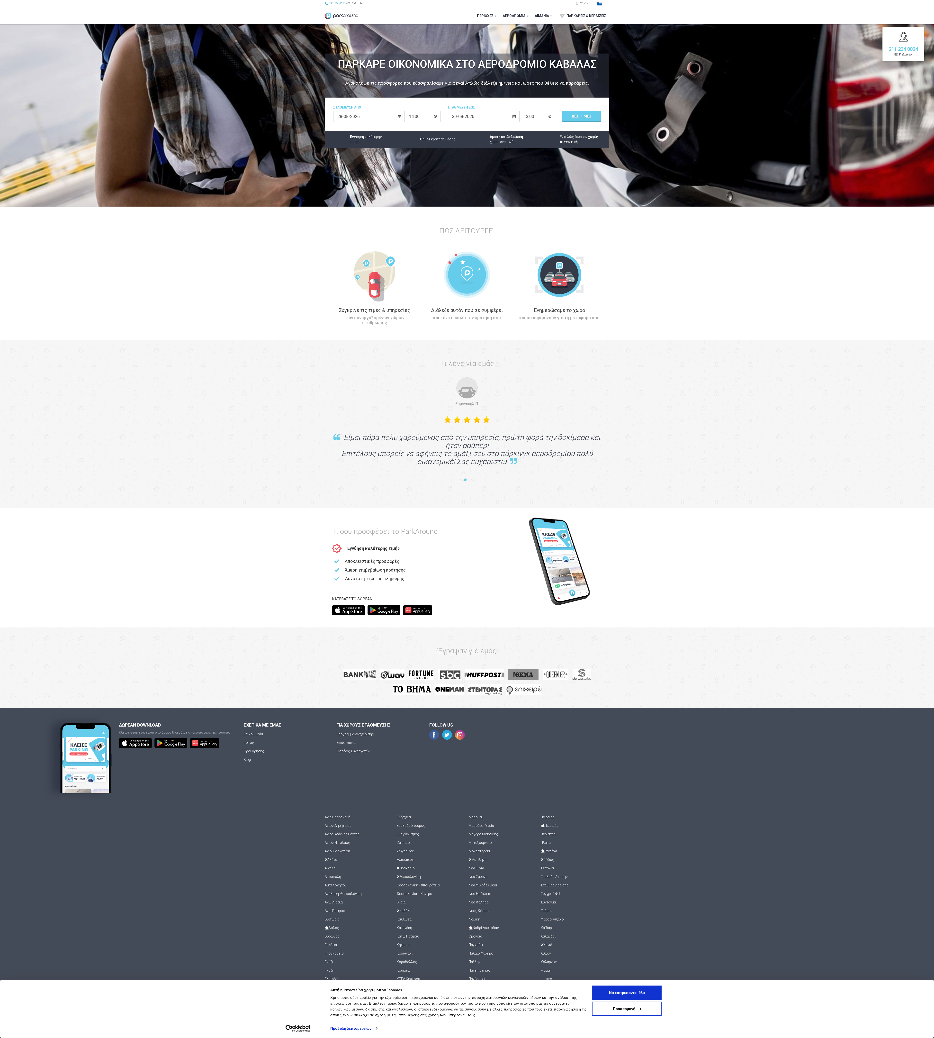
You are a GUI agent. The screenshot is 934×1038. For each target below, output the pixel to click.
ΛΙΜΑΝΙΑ (542, 16)
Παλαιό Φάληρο (481, 953)
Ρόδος (548, 860)
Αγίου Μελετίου (337, 851)
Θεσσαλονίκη (410, 877)
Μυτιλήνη (478, 860)
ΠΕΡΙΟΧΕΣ (485, 16)
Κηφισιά (403, 945)
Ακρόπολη (333, 877)
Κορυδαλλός (407, 962)
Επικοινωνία (253, 734)
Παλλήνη (475, 962)
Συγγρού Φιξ (550, 894)
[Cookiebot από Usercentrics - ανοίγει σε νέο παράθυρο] (298, 1028)
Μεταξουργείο (480, 843)
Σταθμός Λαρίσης (554, 885)
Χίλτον (546, 953)
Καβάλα (405, 911)
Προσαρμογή (624, 1008)
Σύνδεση (585, 3)
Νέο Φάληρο (479, 902)
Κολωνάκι (405, 953)
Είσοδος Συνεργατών (353, 751)
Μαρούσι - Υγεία (481, 826)
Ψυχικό (546, 979)
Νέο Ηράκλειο (480, 894)
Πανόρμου (477, 979)
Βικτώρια (332, 919)
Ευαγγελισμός (408, 834)
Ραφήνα (551, 851)
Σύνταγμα (548, 902)
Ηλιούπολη (405, 860)
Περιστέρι (549, 834)
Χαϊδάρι (547, 928)
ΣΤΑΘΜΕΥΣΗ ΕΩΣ (461, 107)
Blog (247, 760)
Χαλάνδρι (548, 936)
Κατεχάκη (404, 928)
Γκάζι (329, 962)
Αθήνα (332, 860)
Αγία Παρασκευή (337, 817)
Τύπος (249, 743)
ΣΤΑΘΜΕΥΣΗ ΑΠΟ (347, 107)
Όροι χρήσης (254, 751)
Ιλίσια (401, 902)
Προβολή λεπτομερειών (350, 1028)
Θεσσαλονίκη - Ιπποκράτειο (418, 885)
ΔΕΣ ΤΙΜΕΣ (582, 116)
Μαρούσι (476, 817)
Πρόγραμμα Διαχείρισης (355, 734)
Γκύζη (329, 970)
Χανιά (547, 945)
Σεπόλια (547, 868)
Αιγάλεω (331, 868)
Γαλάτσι (331, 945)
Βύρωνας (332, 936)
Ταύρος (547, 911)
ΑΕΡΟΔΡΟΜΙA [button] (514, 16)
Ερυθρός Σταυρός (411, 826)
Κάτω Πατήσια (408, 936)
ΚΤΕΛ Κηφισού (408, 979)
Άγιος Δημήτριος (338, 826)
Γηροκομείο (334, 953)
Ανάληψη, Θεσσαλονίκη (343, 894)
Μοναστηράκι (479, 851)
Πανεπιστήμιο (479, 970)
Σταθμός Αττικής (554, 877)
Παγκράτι (476, 945)
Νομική (474, 919)
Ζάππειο (403, 843)
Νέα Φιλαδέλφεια (483, 885)
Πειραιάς (548, 817)
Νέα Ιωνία (476, 868)
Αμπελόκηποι (335, 885)
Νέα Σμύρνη (478, 877)
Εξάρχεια (404, 817)
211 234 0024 (337, 3)
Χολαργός (549, 962)
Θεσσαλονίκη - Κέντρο (414, 894)
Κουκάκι (403, 970)
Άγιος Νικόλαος (337, 843)
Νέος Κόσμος (480, 911)
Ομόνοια (475, 936)
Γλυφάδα (332, 979)
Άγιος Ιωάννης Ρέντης (342, 834)
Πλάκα (546, 843)
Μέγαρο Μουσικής (483, 834)
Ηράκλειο (407, 868)
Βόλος (334, 928)
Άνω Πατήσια (335, 911)
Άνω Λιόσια (334, 902)
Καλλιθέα (404, 919)
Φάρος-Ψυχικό (552, 919)
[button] (599, 4)
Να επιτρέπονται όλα (627, 993)
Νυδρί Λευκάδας (486, 928)
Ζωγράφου (405, 851)
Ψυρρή (546, 970)
